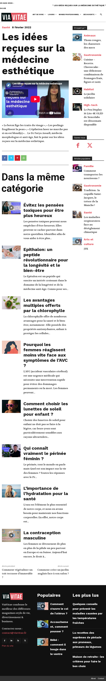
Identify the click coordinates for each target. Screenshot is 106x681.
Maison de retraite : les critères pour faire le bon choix (88, 661)
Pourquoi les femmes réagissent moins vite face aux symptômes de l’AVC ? (45, 355)
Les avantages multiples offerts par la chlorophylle (44, 305)
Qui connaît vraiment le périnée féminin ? (44, 453)
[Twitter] (11, 158)
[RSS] (18, 640)
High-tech (90, 105)
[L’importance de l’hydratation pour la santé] (11, 491)
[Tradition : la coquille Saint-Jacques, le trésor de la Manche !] (77, 187)
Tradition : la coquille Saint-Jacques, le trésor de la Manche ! (93, 198)
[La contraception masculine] (11, 535)
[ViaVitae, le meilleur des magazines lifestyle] (14, 17)
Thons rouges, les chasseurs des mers (92, 44)
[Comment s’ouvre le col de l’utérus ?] (42, 606)
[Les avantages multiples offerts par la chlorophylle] (11, 302)
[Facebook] (4, 158)
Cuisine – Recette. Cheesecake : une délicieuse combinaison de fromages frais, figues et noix (93, 71)
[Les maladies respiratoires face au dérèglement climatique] (77, 214)
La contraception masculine (42, 535)
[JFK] (77, 241)
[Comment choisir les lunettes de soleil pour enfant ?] (11, 406)
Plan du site (7, 645)
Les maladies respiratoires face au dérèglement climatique (92, 225)
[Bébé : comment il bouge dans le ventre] (42, 642)
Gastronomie (92, 55)
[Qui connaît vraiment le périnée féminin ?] (11, 450)
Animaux (90, 35)
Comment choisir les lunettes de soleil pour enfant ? (45, 409)
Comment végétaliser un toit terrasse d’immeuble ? (17, 573)
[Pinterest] (17, 158)
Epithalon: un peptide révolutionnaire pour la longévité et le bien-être (45, 260)
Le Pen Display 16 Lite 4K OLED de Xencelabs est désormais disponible (93, 117)
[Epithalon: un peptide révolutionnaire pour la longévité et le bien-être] (11, 252)
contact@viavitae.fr (14, 633)
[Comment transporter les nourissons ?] (77, 168)
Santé (6, 27)
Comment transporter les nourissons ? (93, 174)
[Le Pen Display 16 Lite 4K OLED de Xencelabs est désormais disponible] (77, 107)
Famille (89, 166)
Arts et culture (89, 242)
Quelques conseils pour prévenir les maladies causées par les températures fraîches (87, 613)
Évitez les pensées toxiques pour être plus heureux (43, 210)
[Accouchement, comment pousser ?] (42, 624)
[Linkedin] (11, 640)
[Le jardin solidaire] (77, 91)
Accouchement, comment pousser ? (59, 626)
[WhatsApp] (23, 158)
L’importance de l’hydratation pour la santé (45, 493)
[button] (101, 14)
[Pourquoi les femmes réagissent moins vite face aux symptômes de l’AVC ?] (11, 347)
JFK (86, 248)
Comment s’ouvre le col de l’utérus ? (59, 608)
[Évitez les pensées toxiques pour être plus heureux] (11, 207)
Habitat (89, 89)
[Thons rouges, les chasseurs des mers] (77, 37)
